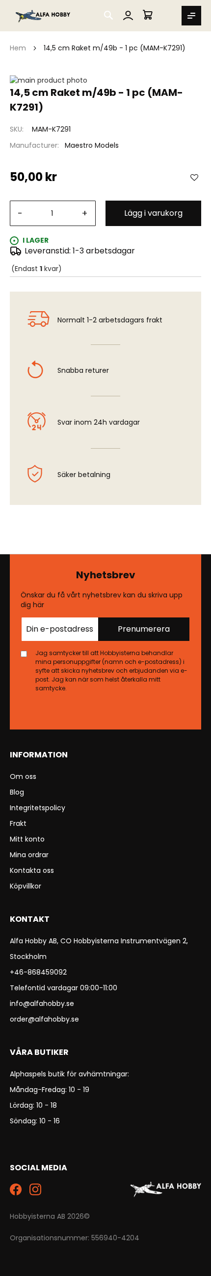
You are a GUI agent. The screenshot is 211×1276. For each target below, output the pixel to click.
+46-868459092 (38, 972)
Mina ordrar (29, 855)
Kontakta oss (32, 870)
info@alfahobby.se (42, 1003)
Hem (18, 48)
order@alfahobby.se (44, 1019)
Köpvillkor (25, 886)
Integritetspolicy (37, 808)
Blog (17, 792)
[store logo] (43, 15)
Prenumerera (144, 629)
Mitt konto (27, 839)
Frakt (18, 823)
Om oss (23, 776)
